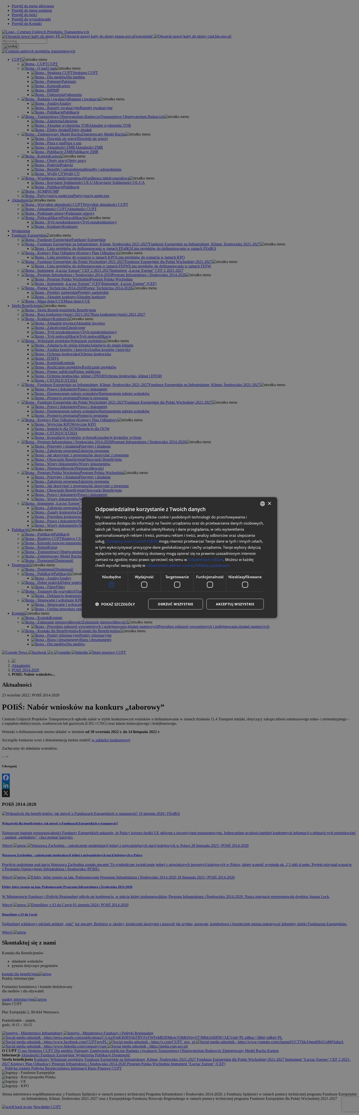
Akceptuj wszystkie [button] (235, 603)
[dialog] (179, 557)
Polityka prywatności (212, 565)
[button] (115, 604)
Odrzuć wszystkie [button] (175, 603)
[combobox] (262, 503)
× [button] (269, 503)
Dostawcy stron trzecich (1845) (132, 541)
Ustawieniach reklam (205, 559)
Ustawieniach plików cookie (169, 565)
